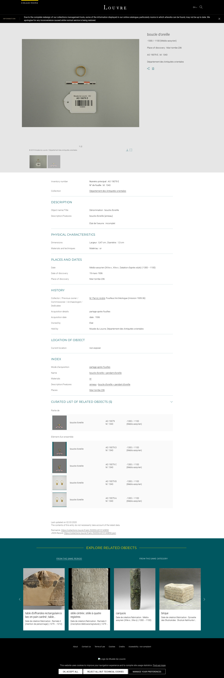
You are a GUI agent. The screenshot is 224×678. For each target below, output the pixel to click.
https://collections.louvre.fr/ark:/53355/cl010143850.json (90, 533)
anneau (92, 384)
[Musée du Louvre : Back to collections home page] (115, 7)
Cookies (112, 647)
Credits (122, 647)
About (75, 647)
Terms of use (100, 647)
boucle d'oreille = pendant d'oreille (105, 373)
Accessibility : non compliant (140, 647)
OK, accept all (70, 671)
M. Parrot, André (97, 298)
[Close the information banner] (219, 18)
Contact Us (86, 647)
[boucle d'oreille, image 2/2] (54, 161)
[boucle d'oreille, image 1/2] (38, 161)
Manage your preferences (147, 671)
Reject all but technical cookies (105, 671)
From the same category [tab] (153, 559)
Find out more (159, 665)
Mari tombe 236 (97, 390)
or (90, 378)
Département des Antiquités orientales (107, 191)
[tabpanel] (112, 599)
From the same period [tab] (69, 559)
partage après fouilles (99, 367)
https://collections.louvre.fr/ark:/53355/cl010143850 (85, 530)
